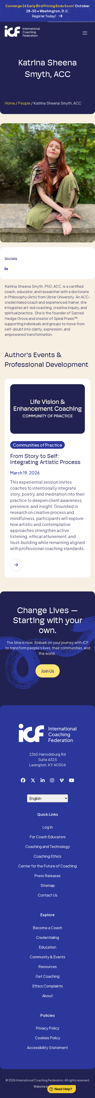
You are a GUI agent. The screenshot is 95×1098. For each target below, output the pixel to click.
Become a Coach (47, 928)
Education (47, 947)
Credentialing (47, 938)
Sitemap (47, 886)
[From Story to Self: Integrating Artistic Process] (16, 565)
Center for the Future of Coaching (47, 866)
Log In (47, 827)
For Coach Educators (48, 837)
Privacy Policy (47, 1028)
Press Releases (47, 876)
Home (10, 103)
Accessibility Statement (47, 1048)
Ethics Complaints (47, 986)
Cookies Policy (47, 1038)
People (24, 103)
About (47, 996)
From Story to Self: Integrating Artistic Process (45, 459)
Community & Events (47, 957)
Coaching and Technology (47, 847)
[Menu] (84, 32)
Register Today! (44, 16)
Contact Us (47, 895)
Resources (47, 967)
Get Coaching (47, 976)
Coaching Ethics (47, 856)
